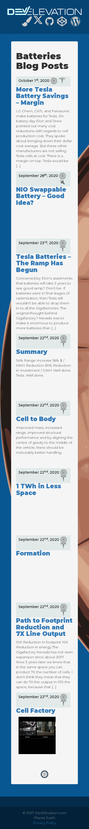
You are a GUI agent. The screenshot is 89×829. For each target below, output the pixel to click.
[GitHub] (49, 23)
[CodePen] (62, 23)
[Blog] (75, 23)
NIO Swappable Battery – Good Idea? (41, 196)
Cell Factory (35, 710)
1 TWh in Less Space (38, 489)
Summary (31, 351)
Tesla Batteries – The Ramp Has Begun (43, 263)
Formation (33, 553)
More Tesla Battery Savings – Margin (42, 96)
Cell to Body (36, 419)
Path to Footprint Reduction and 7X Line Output (44, 627)
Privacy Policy (44, 823)
